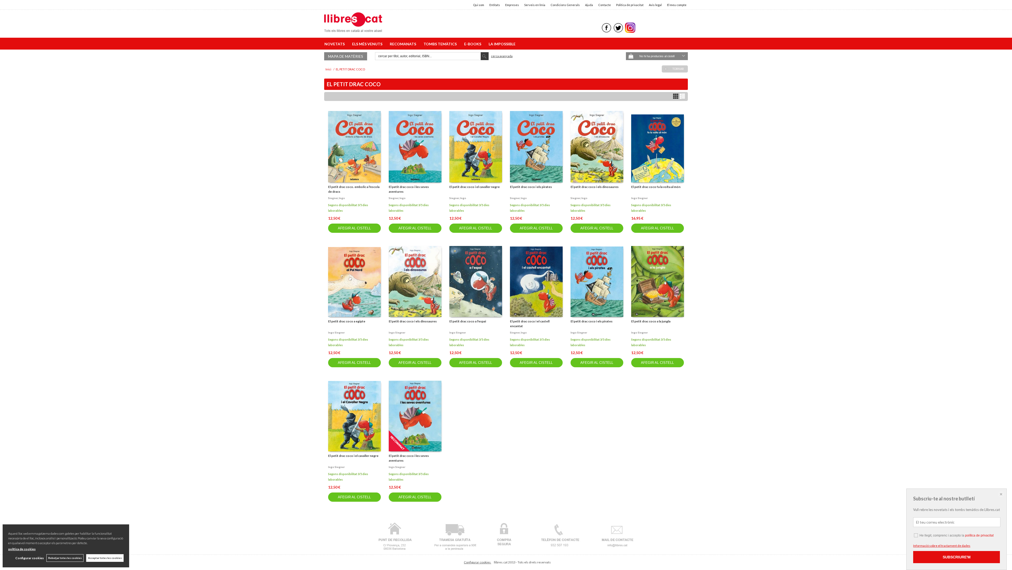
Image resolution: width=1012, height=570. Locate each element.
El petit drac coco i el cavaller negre (474, 187)
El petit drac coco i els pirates (531, 187)
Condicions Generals (565, 5)
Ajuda (589, 5)
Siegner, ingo (336, 198)
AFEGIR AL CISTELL (354, 228)
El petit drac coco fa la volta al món (655, 187)
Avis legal (655, 5)
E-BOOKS (473, 44)
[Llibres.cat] (353, 28)
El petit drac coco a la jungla (650, 321)
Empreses (512, 5)
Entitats (494, 5)
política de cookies (22, 549)
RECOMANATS (404, 44)
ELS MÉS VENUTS (368, 44)
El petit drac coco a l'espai (467, 321)
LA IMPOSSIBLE (502, 44)
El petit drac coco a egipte (346, 321)
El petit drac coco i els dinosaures (595, 187)
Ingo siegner (639, 198)
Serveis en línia (534, 5)
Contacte (604, 5)
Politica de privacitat (630, 5)
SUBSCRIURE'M (957, 557)
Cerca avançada (502, 56)
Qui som (478, 5)
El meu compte (677, 5)
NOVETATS (335, 44)
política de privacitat (979, 535)
